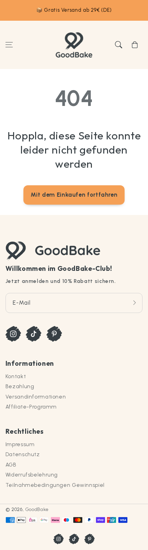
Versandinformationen (36, 396)
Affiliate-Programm (31, 406)
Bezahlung (20, 386)
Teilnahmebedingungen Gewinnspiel (55, 485)
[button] (9, 45)
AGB (11, 464)
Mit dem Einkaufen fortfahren (74, 194)
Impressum (20, 444)
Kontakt (16, 376)
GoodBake (37, 509)
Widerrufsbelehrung (32, 474)
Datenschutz (23, 454)
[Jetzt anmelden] (134, 303)
